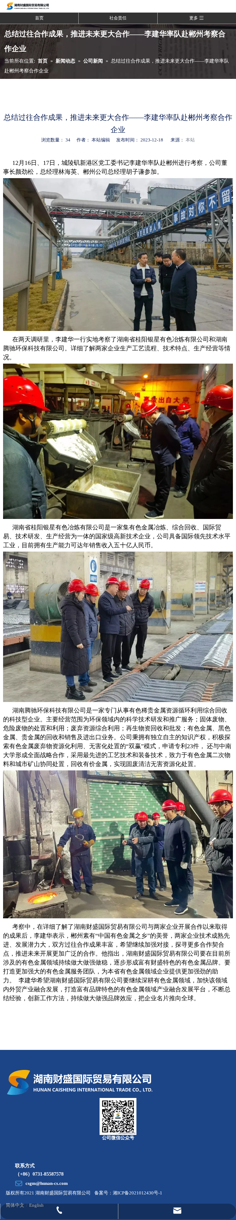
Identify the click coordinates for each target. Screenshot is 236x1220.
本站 (190, 139)
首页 (39, 18)
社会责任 (118, 18)
